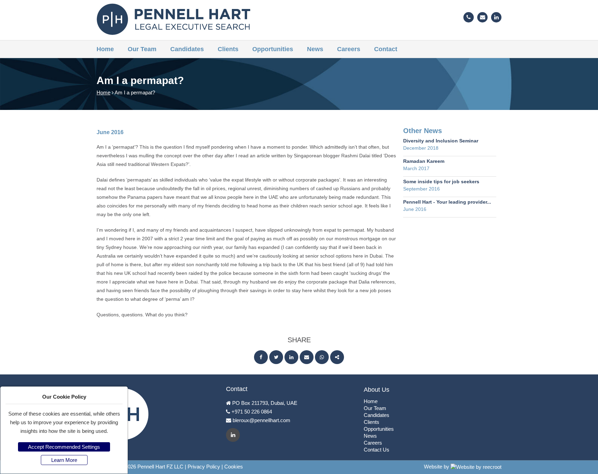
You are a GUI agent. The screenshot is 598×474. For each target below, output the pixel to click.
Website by (437, 467)
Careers (348, 49)
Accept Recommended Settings (64, 447)
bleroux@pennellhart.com (261, 420)
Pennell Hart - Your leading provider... (447, 202)
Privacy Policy (204, 467)
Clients (228, 49)
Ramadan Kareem (423, 161)
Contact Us (376, 450)
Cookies (233, 467)
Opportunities (272, 49)
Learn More (64, 460)
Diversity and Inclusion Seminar (440, 140)
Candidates (187, 49)
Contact (385, 49)
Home (105, 49)
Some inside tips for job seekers (441, 181)
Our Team (142, 49)
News (315, 49)
